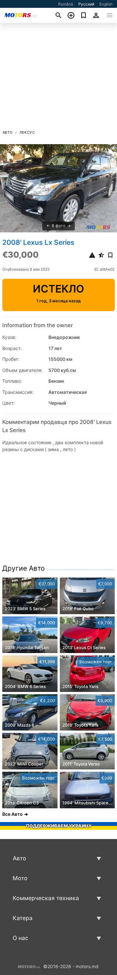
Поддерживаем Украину (59, 826)
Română (65, 4)
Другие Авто (23, 568)
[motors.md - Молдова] (29, 965)
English (105, 4)
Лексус (27, 132)
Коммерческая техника (46, 898)
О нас (20, 937)
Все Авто (12, 814)
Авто (8, 132)
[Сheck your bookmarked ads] (83, 15)
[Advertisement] (58, 78)
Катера (22, 918)
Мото (20, 878)
